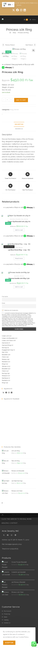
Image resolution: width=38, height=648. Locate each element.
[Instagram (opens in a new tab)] (21, 10)
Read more (19, 258)
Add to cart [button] (19, 230)
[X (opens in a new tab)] (14, 10)
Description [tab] (19, 124)
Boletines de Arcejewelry (11, 310)
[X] (3, 392)
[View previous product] (3, 45)
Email (3, 303)
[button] (33, 50)
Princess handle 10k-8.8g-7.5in (19, 278)
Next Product (29, 45)
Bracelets (12, 219)
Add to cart (21, 100)
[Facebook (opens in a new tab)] (17, 10)
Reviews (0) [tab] (19, 129)
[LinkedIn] (11, 392)
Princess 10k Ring (23, 32)
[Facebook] (6, 392)
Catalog (6, 620)
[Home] (10, 32)
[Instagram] (9, 392)
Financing (7, 614)
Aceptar (9, 643)
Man (22, 219)
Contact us (7, 623)
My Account (7, 611)
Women (16, 109)
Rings (11, 109)
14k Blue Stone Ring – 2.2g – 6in (19, 250)
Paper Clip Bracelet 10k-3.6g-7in (19, 221)
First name (5, 296)
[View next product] (34, 45)
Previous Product (10, 45)
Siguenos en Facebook (11, 399)
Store (5, 617)
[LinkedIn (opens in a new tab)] (24, 10)
